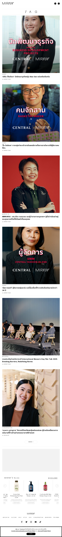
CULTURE (14, 517)
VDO (30, 517)
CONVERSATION (38, 517)
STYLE (25, 517)
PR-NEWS (56, 517)
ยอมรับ (31, 533)
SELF (20, 517)
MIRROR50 (48, 517)
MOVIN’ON (6, 517)
